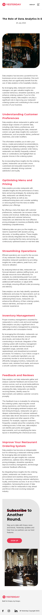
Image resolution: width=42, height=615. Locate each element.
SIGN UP (14, 541)
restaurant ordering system (28, 452)
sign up (32, 4)
